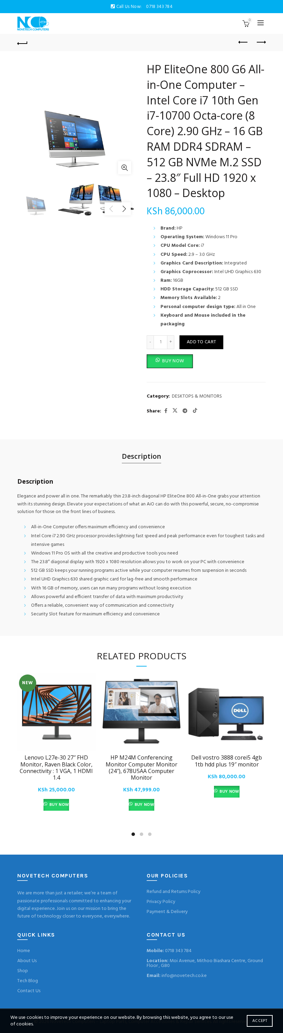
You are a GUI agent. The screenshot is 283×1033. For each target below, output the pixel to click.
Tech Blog (27, 981)
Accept (259, 1020)
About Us (27, 961)
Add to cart (201, 342)
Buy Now (58, 804)
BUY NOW (173, 361)
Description (141, 456)
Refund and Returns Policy (174, 892)
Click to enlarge (124, 167)
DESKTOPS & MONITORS (197, 396)
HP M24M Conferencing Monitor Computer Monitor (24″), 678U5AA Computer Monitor (141, 767)
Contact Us (28, 991)
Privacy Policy (161, 902)
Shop (22, 971)
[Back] (22, 42)
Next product (260, 42)
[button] (170, 361)
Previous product (243, 42)
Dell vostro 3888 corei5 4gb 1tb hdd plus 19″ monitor (226, 760)
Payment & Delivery (167, 912)
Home (23, 951)
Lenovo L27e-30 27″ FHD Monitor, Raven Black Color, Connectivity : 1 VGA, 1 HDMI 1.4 (56, 767)
